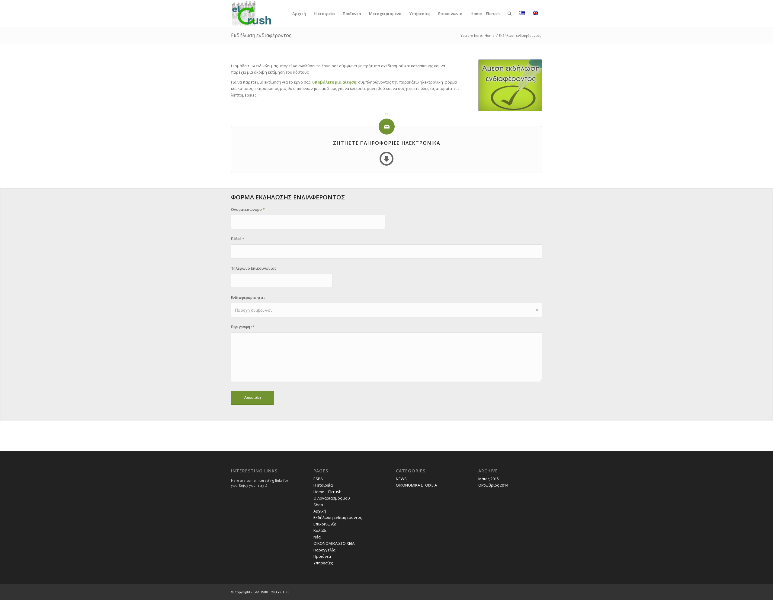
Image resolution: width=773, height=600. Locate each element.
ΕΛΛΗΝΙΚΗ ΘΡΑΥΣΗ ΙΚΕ (271, 592)
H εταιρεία (323, 485)
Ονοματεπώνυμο (248, 209)
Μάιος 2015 (488, 478)
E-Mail (237, 238)
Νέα (317, 537)
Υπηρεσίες (323, 563)
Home (490, 35)
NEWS (401, 478)
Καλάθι (319, 530)
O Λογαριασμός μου (331, 498)
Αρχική (319, 511)
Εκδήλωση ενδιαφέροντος (261, 35)
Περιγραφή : (243, 326)
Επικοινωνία (324, 524)
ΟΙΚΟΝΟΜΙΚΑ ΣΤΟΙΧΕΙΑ (333, 543)
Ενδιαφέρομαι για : (248, 297)
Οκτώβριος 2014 (493, 485)
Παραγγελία (324, 550)
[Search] (509, 13)
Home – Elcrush (327, 491)
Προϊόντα (322, 556)
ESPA (318, 478)
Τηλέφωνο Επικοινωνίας (253, 268)
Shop (318, 504)
